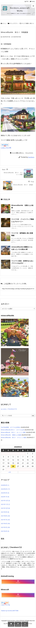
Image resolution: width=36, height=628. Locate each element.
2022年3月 (5, 493)
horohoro (31, 157)
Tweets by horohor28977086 (9, 610)
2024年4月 (5, 485)
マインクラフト (13, 23)
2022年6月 (5, 489)
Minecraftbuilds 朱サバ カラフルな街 (12, 430)
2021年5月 (5, 527)
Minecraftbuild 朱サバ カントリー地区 (13, 432)
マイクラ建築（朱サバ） (28, 23)
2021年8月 (5, 516)
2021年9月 (5, 512)
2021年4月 (5, 531)
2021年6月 (5, 523)
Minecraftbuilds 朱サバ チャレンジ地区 (13, 437)
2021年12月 (5, 500)
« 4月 (9, 472)
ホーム (4, 23)
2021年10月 (5, 508)
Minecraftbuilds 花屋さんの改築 (11, 435)
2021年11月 (5, 504)
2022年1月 (5, 497)
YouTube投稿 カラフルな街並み (10, 427)
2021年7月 (5, 520)
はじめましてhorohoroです (9, 409)
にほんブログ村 (6, 148)
